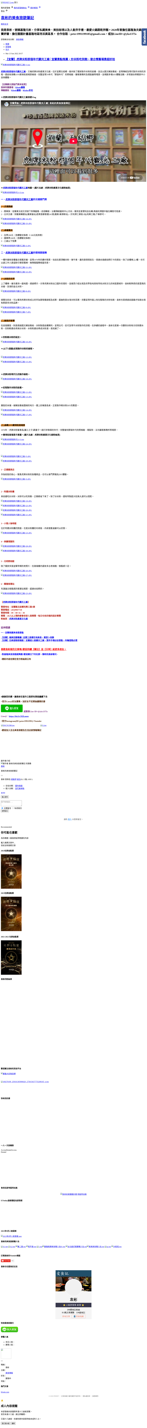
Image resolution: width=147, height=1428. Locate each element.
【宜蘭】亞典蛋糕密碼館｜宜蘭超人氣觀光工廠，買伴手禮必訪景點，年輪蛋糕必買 (39, 640)
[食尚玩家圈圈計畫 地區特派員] (73, 1194)
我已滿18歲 (5, 1423)
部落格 (8, 47)
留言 (19, 779)
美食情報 (19, 39)
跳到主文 (4, 24)
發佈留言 (5, 811)
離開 (13, 1423)
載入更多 (5, 797)
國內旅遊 (19, 786)
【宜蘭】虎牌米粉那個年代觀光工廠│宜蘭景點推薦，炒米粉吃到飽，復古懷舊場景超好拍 (60, 59)
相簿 (7, 44)
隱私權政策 (86, 1396)
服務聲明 (95, 1396)
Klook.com (5, 1392)
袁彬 (3, 766)
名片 (7, 50)
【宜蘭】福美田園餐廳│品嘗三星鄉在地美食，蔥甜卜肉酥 (27, 637)
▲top (3, 792)
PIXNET (56, 1396)
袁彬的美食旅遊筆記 (17, 18)
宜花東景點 (19, 788)
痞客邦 (14, 779)
